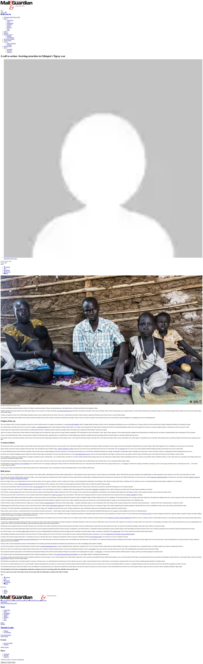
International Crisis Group (10, 258)
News (3, 607)
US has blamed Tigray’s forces (82, 454)
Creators (5, 602)
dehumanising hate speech (25, 484)
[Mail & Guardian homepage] (101, 5)
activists (102, 489)
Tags (2, 602)
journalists (95, 489)
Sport (5, 620)
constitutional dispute (42, 427)
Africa (5, 611)
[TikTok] (6, 14)
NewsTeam (21, 659)
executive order (116, 531)
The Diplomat (7, 632)
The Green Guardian (6, 635)
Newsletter (6, 654)
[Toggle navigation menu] (2, 11)
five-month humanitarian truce (64, 411)
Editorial (6, 631)
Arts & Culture (4, 636)
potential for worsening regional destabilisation (119, 517)
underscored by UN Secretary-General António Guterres (120, 534)
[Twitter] (7, 14)
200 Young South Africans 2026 (9, 603)
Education (6, 614)
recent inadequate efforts (96, 536)
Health (5, 616)
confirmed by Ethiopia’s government (18, 478)
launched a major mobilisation (21, 463)
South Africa (7, 610)
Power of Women (8, 643)
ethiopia (6, 591)
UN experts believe (49, 503)
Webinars (6, 644)
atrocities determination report (48, 546)
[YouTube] (10, 14)
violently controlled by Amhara (65, 448)
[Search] (6, 13)
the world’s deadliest (73, 424)
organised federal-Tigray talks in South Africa (25, 539)
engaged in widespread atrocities (159, 477)
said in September (38, 486)
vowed (115, 511)
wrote (16, 492)
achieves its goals (146, 513)
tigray (5, 593)
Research (6, 655)
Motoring (6, 617)
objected (122, 448)
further (23, 531)
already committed (131, 494)
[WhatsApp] (9, 14)
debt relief (99, 551)
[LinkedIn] (3, 14)
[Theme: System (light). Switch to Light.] (3, 13)
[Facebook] (1, 14)
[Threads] (5, 14)
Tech (5, 618)
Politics (2, 623)
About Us (6, 657)
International (7, 613)
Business (3, 624)
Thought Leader (7, 628)
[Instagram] (2, 14)
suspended (92, 549)
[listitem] (4, 600)
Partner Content (4, 647)
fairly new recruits (57, 494)
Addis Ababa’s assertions (56, 505)
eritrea (5, 590)
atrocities (3, 558)
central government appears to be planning (66, 554)
